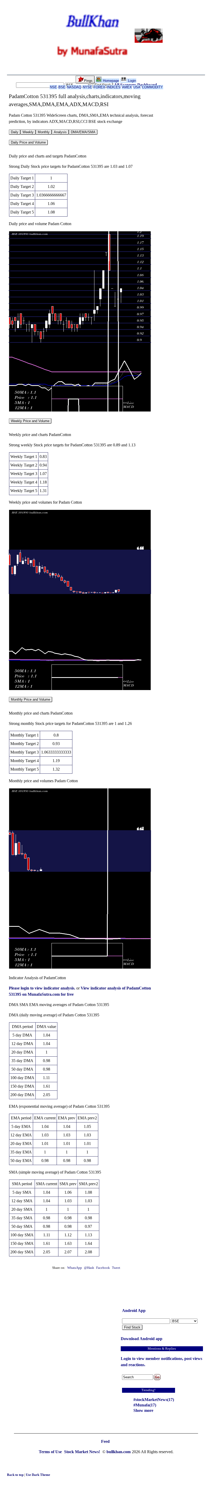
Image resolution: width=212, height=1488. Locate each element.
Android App (134, 1310)
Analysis (60, 132)
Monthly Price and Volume (30, 699)
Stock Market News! (82, 1452)
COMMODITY (152, 87)
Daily (14, 132)
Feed (105, 1441)
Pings (88, 81)
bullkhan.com (119, 1452)
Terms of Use (51, 1452)
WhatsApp (74, 1268)
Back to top (15, 1475)
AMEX (127, 87)
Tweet (116, 1268)
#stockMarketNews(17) (153, 1399)
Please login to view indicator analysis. (42, 988)
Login (131, 81)
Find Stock (132, 1327)
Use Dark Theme (38, 1475)
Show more (143, 1410)
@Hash (89, 1268)
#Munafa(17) (144, 1405)
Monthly (44, 132)
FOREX (99, 87)
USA (136, 87)
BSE (61, 87)
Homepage (110, 81)
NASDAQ (74, 87)
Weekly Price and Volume (30, 421)
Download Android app (141, 1338)
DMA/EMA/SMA (83, 132)
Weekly (28, 132)
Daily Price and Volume (28, 142)
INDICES (113, 87)
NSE (53, 87)
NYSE (87, 87)
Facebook (103, 1268)
